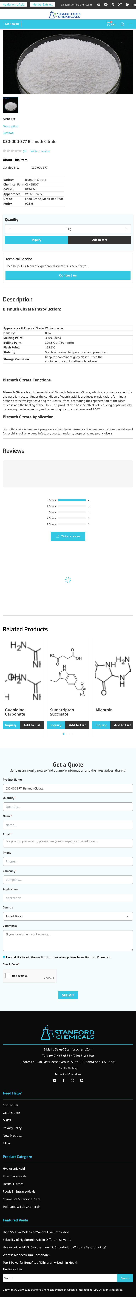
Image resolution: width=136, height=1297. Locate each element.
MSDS (7, 1120)
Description (10, 126)
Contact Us (10, 1105)
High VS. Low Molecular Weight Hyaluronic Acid (36, 1232)
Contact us (68, 275)
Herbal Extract (43, 4)
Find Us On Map (68, 1068)
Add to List (32, 725)
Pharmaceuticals (14, 1176)
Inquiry (36, 240)
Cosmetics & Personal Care (22, 1199)
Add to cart (99, 240)
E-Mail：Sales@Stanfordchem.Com (68, 1049)
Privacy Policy (12, 1128)
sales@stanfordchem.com (76, 4)
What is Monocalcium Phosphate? (26, 1255)
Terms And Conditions (68, 1074)
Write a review (40, 151)
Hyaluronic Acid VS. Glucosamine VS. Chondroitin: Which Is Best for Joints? (54, 1247)
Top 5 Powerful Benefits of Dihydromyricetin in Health (40, 1262)
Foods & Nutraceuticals (19, 1191)
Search (125, 1278)
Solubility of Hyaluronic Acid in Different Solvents (37, 1240)
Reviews (8, 133)
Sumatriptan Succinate (62, 712)
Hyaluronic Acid (13, 4)
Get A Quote (12, 24)
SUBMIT (68, 995)
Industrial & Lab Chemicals (21, 1207)
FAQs (6, 1143)
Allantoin (104, 709)
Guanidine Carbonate (15, 712)
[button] (63, 734)
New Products (12, 1136)
